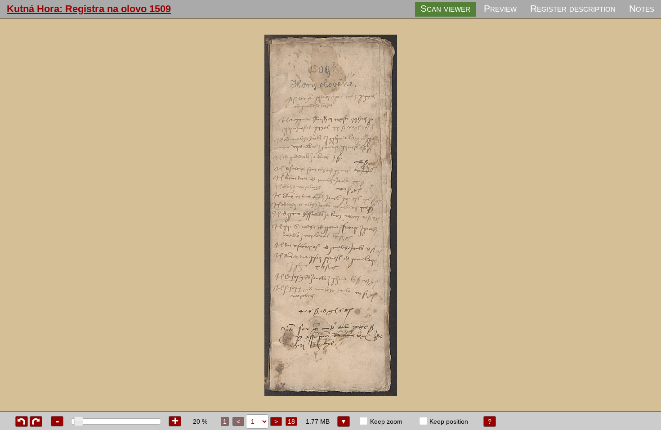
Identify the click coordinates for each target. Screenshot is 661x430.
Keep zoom (386, 421)
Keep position (448, 421)
